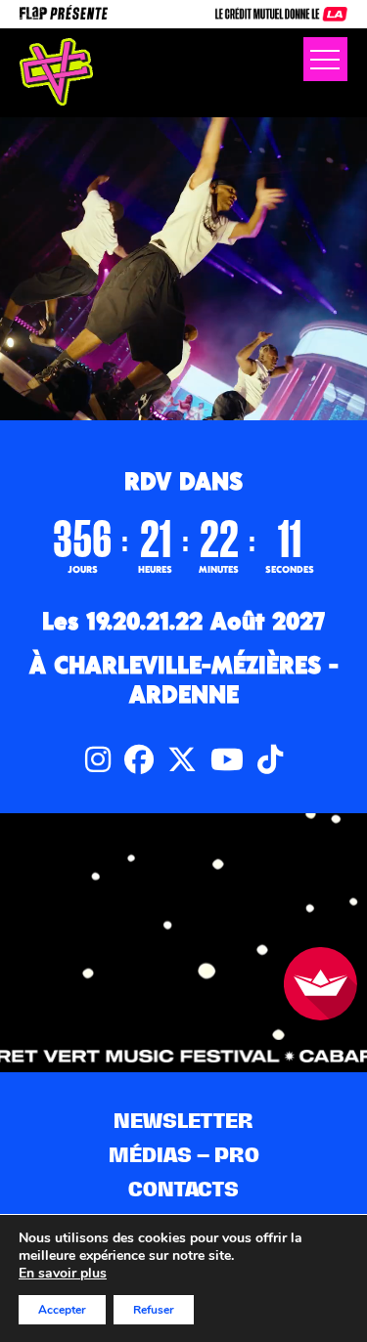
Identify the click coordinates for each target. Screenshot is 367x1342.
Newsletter (183, 1120)
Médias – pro (184, 1155)
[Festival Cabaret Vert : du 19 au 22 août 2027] (56, 72)
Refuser (153, 1310)
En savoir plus (63, 1273)
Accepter (62, 1310)
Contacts (183, 1189)
